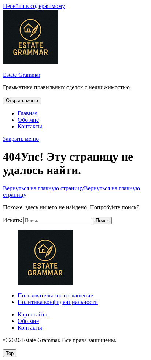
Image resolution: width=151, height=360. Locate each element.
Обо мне (28, 120)
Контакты (30, 126)
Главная (27, 113)
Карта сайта (32, 314)
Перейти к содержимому (34, 6)
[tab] (22, 100)
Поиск (102, 220)
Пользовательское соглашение (55, 295)
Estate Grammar (21, 75)
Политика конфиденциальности (58, 302)
